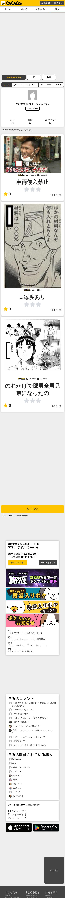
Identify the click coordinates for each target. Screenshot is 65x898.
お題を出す (41, 9)
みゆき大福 (16, 775)
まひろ (15, 779)
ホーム (8, 9)
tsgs (14, 763)
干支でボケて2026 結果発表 (20, 650)
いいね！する (19, 811)
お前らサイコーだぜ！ (21, 767)
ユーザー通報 (32, 108)
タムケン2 (16, 788)
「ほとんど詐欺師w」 (21, 722)
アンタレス (16, 771)
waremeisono (14, 77)
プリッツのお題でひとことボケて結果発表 (26, 638)
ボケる (24, 9)
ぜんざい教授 (17, 796)
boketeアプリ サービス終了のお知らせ (25, 632)
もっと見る (32, 509)
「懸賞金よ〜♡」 (19, 741)
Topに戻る (54, 870)
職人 (12, 515)
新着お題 (49, 895)
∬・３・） (16, 792)
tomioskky (16, 759)
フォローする (18, 814)
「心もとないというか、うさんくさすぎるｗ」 (31, 718)
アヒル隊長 (16, 784)
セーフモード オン (17, 563)
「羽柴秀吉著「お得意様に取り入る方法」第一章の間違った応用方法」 (34, 704)
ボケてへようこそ (47, 563)
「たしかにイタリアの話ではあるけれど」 (29, 745)
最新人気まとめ (31, 895)
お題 (49, 77)
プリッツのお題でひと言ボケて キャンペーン (28, 644)
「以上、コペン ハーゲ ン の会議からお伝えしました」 (33, 731)
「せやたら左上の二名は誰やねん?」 (27, 726)
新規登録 (45, 3)
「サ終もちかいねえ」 (21, 714)
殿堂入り (8, 895)
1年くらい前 (56, 195)
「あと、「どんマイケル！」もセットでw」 (30, 737)
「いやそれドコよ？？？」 (23, 709)
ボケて (4, 515)
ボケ (34, 77)
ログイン (58, 3)
